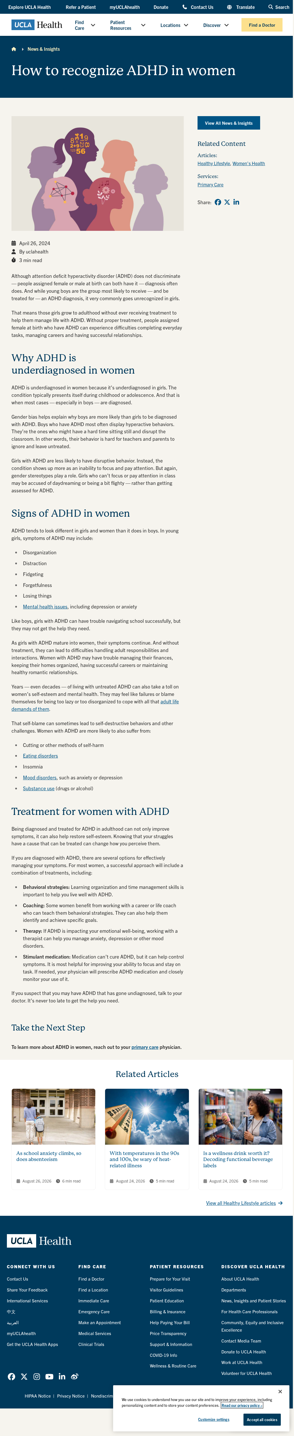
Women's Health (249, 163)
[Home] (13, 48)
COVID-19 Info (163, 1355)
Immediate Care (93, 1300)
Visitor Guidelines (166, 1289)
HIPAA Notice (38, 1395)
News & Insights (44, 49)
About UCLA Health (240, 1278)
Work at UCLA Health (241, 1362)
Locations (170, 25)
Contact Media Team (241, 1340)
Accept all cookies (262, 1419)
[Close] (280, 1391)
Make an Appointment (99, 1322)
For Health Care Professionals (249, 1311)
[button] (30, 7)
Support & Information (171, 1344)
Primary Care (210, 184)
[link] (218, 202)
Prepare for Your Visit (170, 1278)
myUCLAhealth (125, 7)
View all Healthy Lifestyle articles (241, 1203)
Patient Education (167, 1300)
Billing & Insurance (167, 1311)
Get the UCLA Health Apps (32, 1344)
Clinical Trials (91, 1344)
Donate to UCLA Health (243, 1351)
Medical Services (94, 1333)
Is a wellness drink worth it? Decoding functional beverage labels (238, 1159)
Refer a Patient (81, 7)
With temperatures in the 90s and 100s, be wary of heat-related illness (144, 1159)
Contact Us (202, 6)
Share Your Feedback (27, 1289)
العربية (13, 1322)
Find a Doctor (262, 25)
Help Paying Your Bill (170, 1322)
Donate (161, 7)
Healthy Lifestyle (214, 163)
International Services (27, 1300)
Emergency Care (94, 1311)
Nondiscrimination (108, 1395)
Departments (233, 1289)
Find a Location (93, 1289)
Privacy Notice (71, 1395)
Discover (212, 25)
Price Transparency (168, 1333)
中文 (11, 1311)
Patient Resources (120, 25)
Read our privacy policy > (242, 1405)
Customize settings (213, 1419)
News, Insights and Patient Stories (253, 1300)
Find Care (79, 25)
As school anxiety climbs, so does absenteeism (48, 1156)
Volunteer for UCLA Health (246, 1373)
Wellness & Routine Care (173, 1365)
